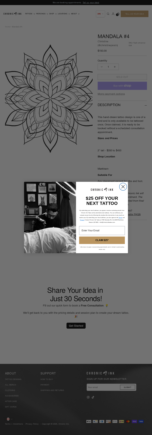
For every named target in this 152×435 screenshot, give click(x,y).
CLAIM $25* (102, 240)
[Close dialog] (123, 186)
